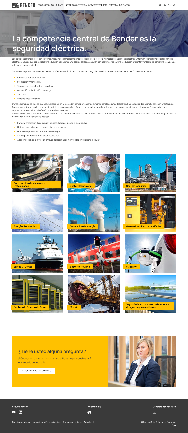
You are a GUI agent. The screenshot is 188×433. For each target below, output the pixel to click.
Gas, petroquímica (136, 185)
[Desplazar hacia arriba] (182, 427)
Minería (74, 307)
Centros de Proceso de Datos (30, 307)
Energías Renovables (25, 226)
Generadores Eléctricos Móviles (143, 226)
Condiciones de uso (21, 422)
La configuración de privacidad (46, 422)
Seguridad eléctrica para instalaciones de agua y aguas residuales (147, 306)
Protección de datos (72, 422)
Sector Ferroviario (80, 266)
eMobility (131, 266)
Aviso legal (89, 422)
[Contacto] (164, 4)
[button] (169, 4)
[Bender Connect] (160, 5)
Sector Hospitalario (81, 185)
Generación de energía (82, 226)
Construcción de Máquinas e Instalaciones (29, 185)
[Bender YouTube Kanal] (15, 412)
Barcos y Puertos (23, 266)
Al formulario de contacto (36, 370)
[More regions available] (174, 4)
